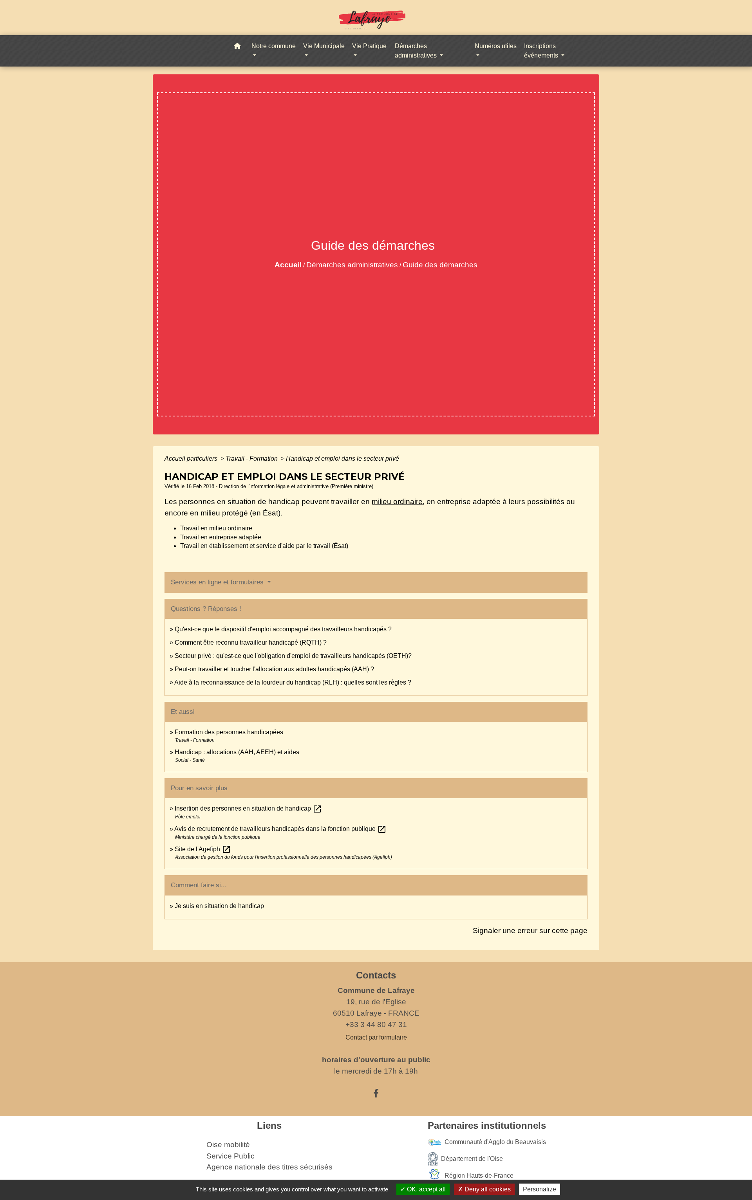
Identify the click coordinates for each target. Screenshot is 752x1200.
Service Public (230, 1156)
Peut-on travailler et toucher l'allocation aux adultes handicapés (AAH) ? (274, 669)
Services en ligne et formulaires (218, 582)
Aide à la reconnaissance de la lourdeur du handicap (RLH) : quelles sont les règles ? (292, 682)
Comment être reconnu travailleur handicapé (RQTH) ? (251, 642)
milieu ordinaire (397, 501)
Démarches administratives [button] (416, 51)
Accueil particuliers (191, 458)
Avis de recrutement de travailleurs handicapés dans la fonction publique (280, 828)
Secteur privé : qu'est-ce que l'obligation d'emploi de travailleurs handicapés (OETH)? (293, 655)
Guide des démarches (440, 265)
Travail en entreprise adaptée (220, 537)
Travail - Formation (252, 458)
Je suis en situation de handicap (219, 906)
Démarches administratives (352, 265)
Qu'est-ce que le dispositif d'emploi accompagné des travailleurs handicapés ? (283, 629)
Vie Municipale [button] (324, 46)
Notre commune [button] (273, 46)
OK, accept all (425, 1189)
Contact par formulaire (376, 1037)
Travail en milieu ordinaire (216, 528)
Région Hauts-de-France (479, 1175)
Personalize (539, 1189)
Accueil (288, 265)
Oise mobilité (228, 1145)
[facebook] (376, 1093)
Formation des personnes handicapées (229, 732)
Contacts (376, 975)
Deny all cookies (487, 1189)
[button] (237, 47)
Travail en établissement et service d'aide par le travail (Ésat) (264, 545)
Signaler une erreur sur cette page (530, 930)
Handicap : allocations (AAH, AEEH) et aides (237, 752)
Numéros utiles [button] (496, 46)
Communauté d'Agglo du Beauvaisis (495, 1141)
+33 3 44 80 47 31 (376, 1024)
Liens (269, 1125)
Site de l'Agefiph (203, 849)
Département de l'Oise (472, 1158)
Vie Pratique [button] (369, 46)
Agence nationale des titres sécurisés (269, 1167)
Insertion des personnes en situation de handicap (248, 808)
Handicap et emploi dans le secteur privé (342, 458)
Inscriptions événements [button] (542, 51)
